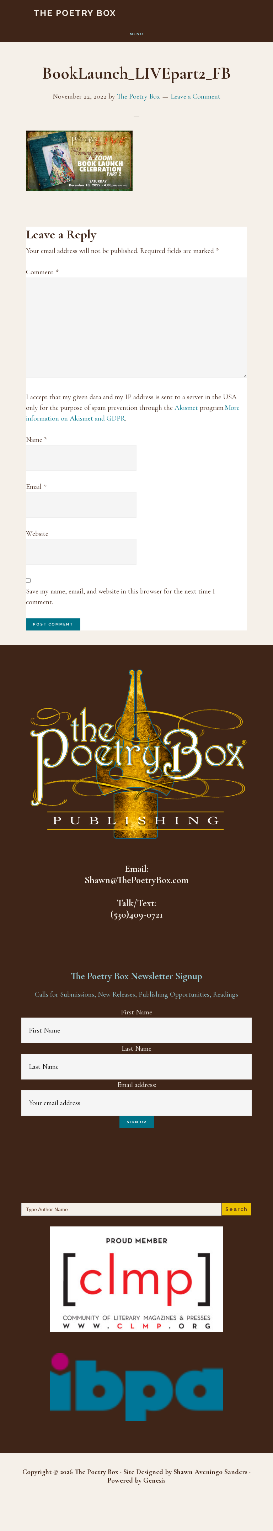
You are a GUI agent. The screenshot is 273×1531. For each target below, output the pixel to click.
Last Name (136, 1048)
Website (37, 533)
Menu (137, 34)
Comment (42, 272)
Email (36, 486)
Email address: (136, 1085)
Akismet (186, 407)
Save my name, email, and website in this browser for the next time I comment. (120, 596)
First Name (136, 1012)
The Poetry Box (74, 13)
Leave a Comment (195, 96)
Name (36, 439)
